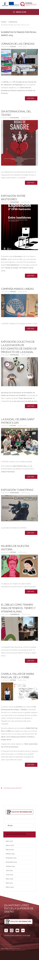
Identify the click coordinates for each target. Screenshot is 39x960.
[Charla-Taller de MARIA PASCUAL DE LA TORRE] (19, 691)
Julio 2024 (9, 870)
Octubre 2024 (10, 866)
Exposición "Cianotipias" (17, 489)
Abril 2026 (9, 841)
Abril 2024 (9, 883)
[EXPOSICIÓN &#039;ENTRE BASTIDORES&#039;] (19, 227)
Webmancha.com (14, 948)
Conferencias (15, 614)
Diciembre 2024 (11, 858)
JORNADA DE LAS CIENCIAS (17, 43)
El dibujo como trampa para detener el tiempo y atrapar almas (18, 608)
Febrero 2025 (10, 854)
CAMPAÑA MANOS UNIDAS (17, 288)
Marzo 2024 (10, 887)
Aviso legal (26, 935)
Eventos (3, 22)
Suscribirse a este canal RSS (12, 788)
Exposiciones (13, 22)
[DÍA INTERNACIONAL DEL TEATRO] (19, 143)
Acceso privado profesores (13, 935)
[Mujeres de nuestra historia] (19, 566)
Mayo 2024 (9, 879)
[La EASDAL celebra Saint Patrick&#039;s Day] (19, 441)
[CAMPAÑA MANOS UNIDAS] (19, 305)
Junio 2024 (9, 874)
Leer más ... (31, 98)
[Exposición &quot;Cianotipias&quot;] (19, 508)
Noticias (13, 46)
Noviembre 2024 (11, 862)
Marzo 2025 (10, 849)
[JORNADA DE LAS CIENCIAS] (19, 62)
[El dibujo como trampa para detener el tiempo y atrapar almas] (19, 629)
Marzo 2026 (10, 845)
